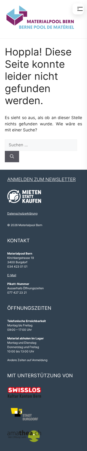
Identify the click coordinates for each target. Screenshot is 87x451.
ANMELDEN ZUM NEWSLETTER (41, 179)
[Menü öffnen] (78, 8)
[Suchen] (12, 156)
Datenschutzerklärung (22, 213)
